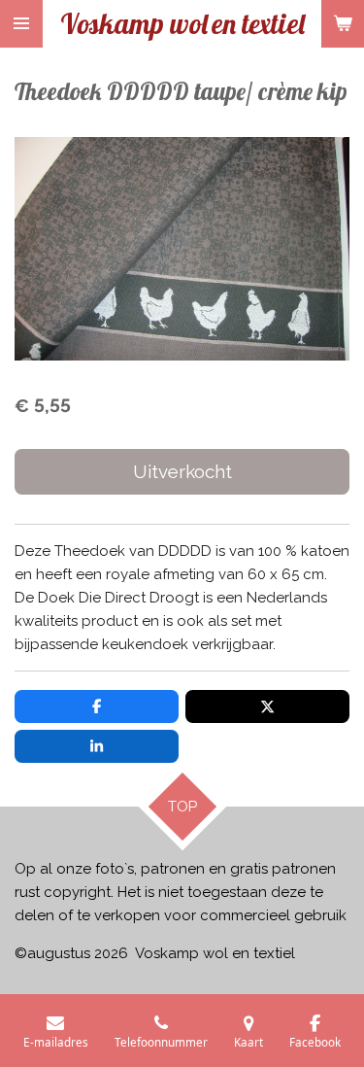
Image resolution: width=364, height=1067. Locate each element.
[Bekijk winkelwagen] (342, 24)
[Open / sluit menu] (21, 24)
